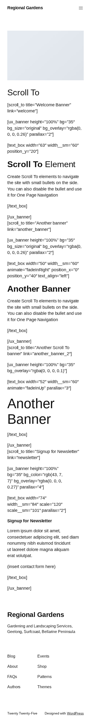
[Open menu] (81, 8)
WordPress (75, 713)
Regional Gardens (25, 7)
